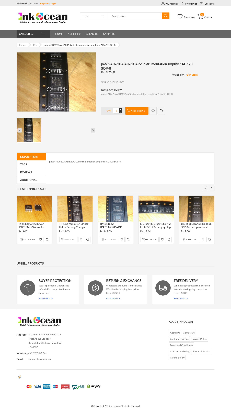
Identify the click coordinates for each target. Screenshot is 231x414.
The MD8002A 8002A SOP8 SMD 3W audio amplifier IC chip (31, 226)
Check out (209, 3)
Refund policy (177, 357)
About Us (175, 332)
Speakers (92, 33)
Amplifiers (74, 33)
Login (53, 3)
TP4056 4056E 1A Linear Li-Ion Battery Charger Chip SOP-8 (73, 226)
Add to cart (138, 110)
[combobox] (135, 16)
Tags (23, 164)
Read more (44, 298)
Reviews (26, 172)
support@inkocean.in (39, 358)
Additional (28, 179)
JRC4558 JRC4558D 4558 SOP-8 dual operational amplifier (196, 226)
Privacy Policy (199, 338)
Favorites (189, 17)
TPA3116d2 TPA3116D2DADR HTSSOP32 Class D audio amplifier (114, 226)
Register (44, 3)
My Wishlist (191, 3)
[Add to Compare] (161, 111)
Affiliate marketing (180, 351)
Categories (26, 33)
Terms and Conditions (181, 345)
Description (29, 156)
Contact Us (189, 332)
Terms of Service (201, 351)
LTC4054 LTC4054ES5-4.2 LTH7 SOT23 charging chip (155, 225)
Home (59, 33)
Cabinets (108, 33)
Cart (205, 17)
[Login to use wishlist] (153, 111)
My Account (171, 3)
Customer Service (179, 338)
